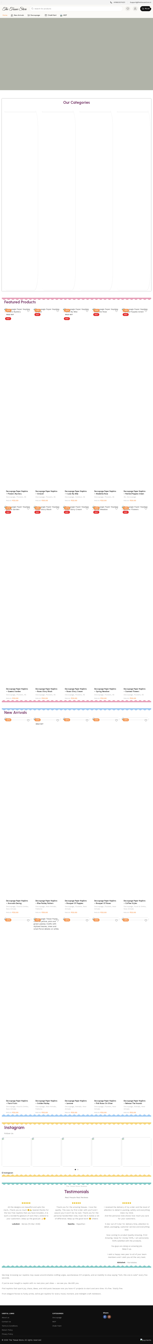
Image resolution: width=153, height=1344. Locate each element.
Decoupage (10, 497)
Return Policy (7, 1330)
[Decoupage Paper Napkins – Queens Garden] (17, 596)
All (25, 497)
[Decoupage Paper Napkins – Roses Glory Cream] (76, 596)
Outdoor (78, 497)
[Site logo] (14, 8)
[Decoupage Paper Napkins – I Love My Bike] (76, 398)
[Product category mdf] (95, 200)
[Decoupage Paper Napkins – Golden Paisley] (47, 1008)
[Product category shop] (20, 200)
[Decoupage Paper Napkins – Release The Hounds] (135, 1008)
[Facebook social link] (105, 1317)
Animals (78, 1106)
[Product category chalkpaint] (132, 200)
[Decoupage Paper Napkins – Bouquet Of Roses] (105, 808)
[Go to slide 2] (77, 1169)
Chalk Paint (56, 1326)
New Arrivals (11, 909)
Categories (57, 1313)
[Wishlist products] (127, 8)
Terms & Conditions (10, 1326)
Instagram (8, 1173)
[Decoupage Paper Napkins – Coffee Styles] (135, 808)
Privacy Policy (7, 1334)
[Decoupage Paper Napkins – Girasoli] (47, 398)
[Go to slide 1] (75, 1169)
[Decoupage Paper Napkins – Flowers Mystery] (17, 398)
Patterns (38, 909)
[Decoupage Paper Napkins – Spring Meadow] (105, 596)
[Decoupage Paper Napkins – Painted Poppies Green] (135, 398)
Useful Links (8, 1313)
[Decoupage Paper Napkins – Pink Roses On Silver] (105, 1008)
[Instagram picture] (16, 1151)
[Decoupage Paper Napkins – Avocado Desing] (17, 808)
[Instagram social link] (109, 1317)
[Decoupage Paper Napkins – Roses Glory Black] (47, 596)
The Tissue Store (16, 1340)
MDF (54, 1322)
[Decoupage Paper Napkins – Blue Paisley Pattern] (47, 808)
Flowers (19, 497)
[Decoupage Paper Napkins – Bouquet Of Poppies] (76, 808)
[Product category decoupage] (57, 200)
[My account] (135, 8)
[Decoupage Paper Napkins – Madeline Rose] (105, 398)
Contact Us (6, 1322)
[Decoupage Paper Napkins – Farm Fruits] (17, 1008)
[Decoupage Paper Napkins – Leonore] (76, 1008)
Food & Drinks (22, 906)
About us (5, 1317)
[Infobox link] (117, 2)
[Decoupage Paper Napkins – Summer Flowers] (135, 596)
